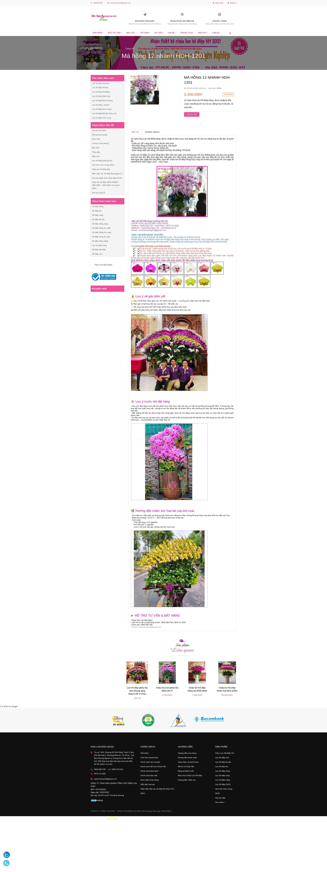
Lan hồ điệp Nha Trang (101, 109)
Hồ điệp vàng (97, 215)
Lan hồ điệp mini (222, 758)
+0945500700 (97, 3)
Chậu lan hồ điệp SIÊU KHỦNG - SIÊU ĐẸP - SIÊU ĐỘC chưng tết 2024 (105, 185)
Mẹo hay (202, 33)
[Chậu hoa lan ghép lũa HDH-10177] (167, 673)
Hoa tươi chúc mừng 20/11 (103, 165)
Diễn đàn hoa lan (148, 784)
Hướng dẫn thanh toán (187, 758)
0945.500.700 (100, 769)
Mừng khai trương (99, 135)
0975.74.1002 (100, 774)
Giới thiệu (145, 753)
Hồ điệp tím (97, 211)
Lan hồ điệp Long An (100, 105)
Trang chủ (130, 49)
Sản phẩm (98, 33)
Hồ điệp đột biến (99, 250)
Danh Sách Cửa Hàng (150, 780)
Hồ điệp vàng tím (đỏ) (101, 237)
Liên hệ (216, 33)
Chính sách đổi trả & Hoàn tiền (153, 766)
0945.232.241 (117, 769)
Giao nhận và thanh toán (188, 762)
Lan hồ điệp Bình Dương (102, 101)
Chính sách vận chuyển (150, 762)
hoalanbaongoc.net (150, 228)
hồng (219, 88)
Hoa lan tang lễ (98, 193)
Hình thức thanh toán (149, 758)
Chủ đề (171, 33)
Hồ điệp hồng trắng (100, 241)
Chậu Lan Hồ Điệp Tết (224, 753)
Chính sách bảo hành (149, 771)
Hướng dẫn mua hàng (187, 753)
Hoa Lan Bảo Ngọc (103, 265)
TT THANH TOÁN (205, 819)
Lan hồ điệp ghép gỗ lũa (102, 161)
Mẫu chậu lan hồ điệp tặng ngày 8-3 (107, 174)
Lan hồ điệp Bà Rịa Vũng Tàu (104, 113)
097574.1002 (112, 819)
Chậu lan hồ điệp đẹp (101, 169)
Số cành (144, 33)
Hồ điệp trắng (97, 206)
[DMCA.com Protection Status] (97, 800)
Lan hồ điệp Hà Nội (100, 87)
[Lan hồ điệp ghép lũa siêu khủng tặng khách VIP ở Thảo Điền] (137, 673)
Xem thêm (219, 802)
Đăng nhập (218, 3)
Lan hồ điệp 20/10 (222, 784)
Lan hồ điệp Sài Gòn (100, 83)
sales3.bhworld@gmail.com (120, 3)
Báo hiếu (96, 148)
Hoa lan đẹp (220, 798)
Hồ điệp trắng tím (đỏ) (101, 228)
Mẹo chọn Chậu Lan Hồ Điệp (190, 775)
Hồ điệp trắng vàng (100, 224)
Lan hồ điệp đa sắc (223, 762)
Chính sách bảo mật (149, 775)
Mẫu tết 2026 (114, 33)
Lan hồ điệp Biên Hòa (101, 96)
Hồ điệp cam (97, 254)
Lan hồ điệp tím (221, 766)
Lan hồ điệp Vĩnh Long (101, 118)
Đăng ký (232, 3)
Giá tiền (158, 33)
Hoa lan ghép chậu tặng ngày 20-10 (107, 178)
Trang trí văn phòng (100, 143)
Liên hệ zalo (192, 114)
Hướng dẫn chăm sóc (187, 780)
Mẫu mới (95, 156)
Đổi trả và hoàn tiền (186, 766)
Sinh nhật (96, 139)
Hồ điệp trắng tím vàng (101, 232)
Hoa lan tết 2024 (99, 130)
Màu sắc (130, 33)
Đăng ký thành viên (186, 771)
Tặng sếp (96, 152)
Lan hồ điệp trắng (222, 780)
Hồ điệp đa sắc (98, 219)
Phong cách (186, 33)
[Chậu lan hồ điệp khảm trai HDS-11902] (227, 673)
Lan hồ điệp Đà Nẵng (101, 92)
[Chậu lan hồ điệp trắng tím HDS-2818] (197, 673)
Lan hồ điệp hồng (99, 245)
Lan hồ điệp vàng (222, 775)
